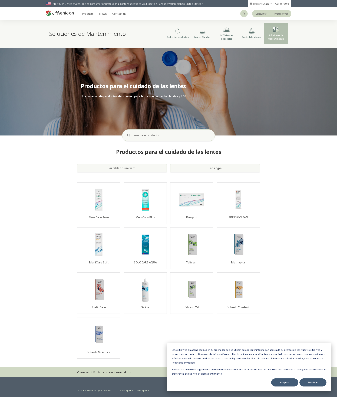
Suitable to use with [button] (122, 168)
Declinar (313, 382)
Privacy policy (126, 390)
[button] (213, 135)
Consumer (261, 13)
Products (88, 14)
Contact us (119, 14)
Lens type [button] (215, 168)
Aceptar (284, 382)
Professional (281, 13)
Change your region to (180, 3)
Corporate (281, 3)
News (103, 14)
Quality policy (142, 390)
